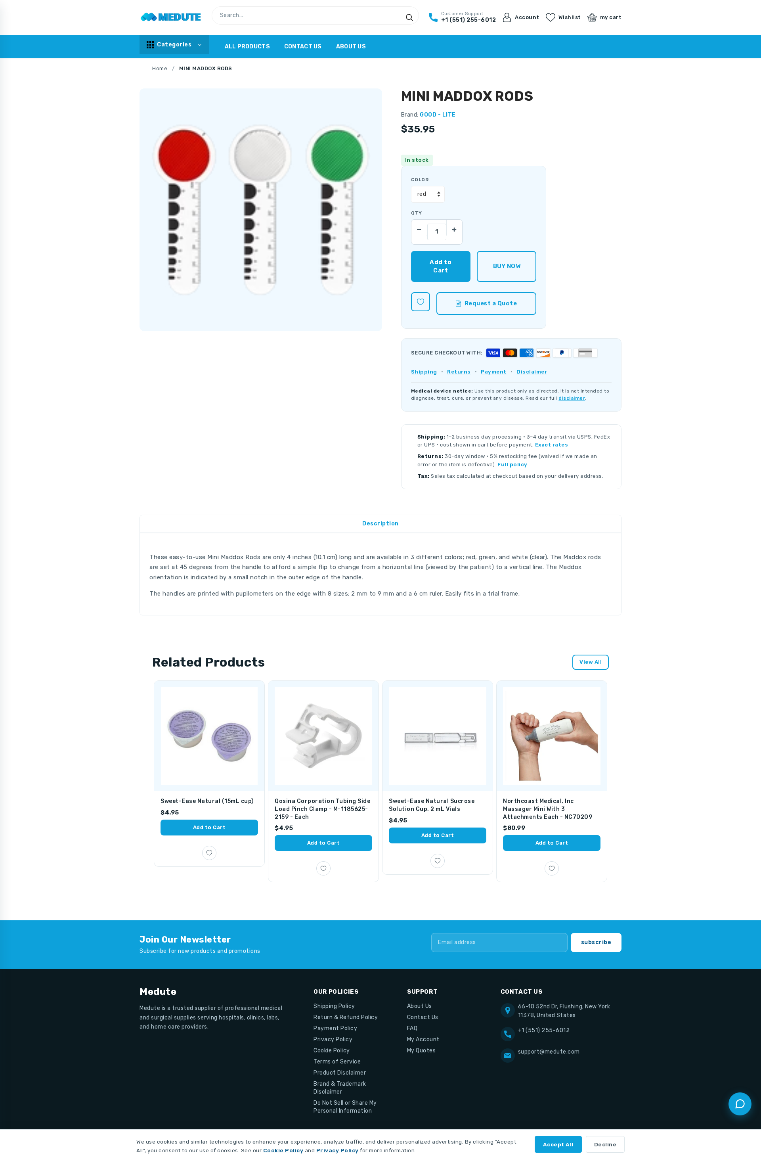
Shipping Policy (334, 1006)
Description (380, 523)
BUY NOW (506, 266)
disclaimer (571, 398)
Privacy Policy (333, 1039)
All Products (247, 46)
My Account (423, 1039)
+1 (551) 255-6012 (544, 1030)
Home (159, 68)
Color (419, 179)
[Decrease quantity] (419, 227)
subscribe (596, 942)
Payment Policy (335, 1028)
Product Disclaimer (340, 1072)
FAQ (412, 1028)
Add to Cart (209, 827)
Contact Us (303, 46)
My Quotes (421, 1050)
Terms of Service (337, 1061)
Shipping (424, 372)
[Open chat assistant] (739, 1103)
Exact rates (551, 445)
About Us (351, 46)
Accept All (558, 1144)
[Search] (409, 17)
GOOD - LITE (438, 114)
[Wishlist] (420, 301)
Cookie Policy (332, 1050)
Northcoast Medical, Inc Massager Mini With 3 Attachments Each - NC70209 (547, 809)
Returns (459, 372)
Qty (416, 213)
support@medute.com (549, 1051)
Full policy (512, 464)
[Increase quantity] (454, 227)
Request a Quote (491, 303)
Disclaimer (531, 372)
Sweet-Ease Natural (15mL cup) (207, 801)
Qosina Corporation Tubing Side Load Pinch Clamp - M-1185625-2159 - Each (322, 809)
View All (590, 662)
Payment (494, 372)
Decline (605, 1144)
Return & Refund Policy (346, 1017)
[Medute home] (171, 17)
